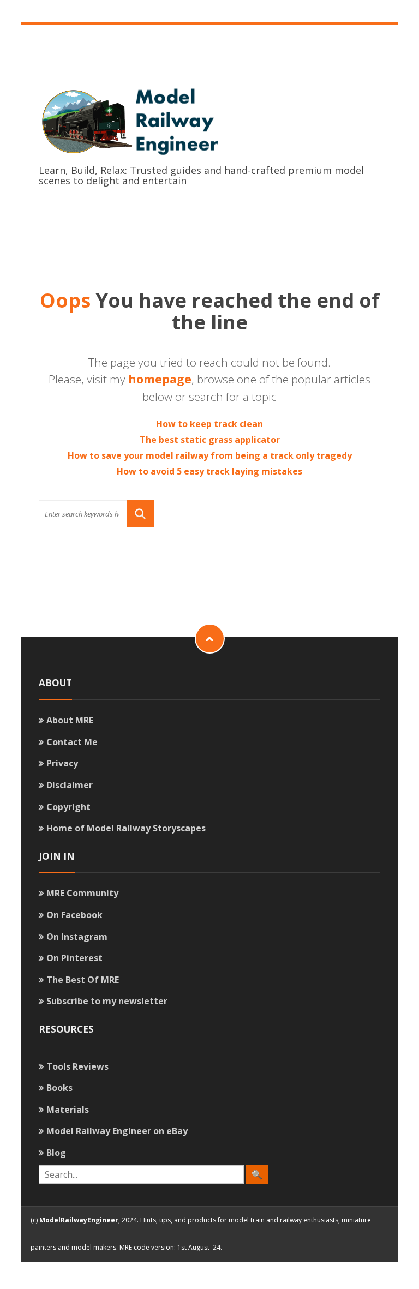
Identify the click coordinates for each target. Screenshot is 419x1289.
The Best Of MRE (82, 980)
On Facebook (74, 915)
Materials (67, 1110)
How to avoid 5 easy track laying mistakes (209, 471)
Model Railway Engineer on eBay (117, 1131)
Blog (56, 1153)
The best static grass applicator (210, 440)
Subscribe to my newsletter (106, 1001)
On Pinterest (74, 958)
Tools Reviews (77, 1066)
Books (59, 1088)
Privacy (62, 763)
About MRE (69, 720)
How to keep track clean (209, 424)
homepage (159, 379)
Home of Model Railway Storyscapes (126, 828)
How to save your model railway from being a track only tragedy (210, 455)
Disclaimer (69, 785)
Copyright (68, 807)
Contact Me (72, 742)
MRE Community (82, 893)
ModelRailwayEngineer (78, 1220)
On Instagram (76, 937)
